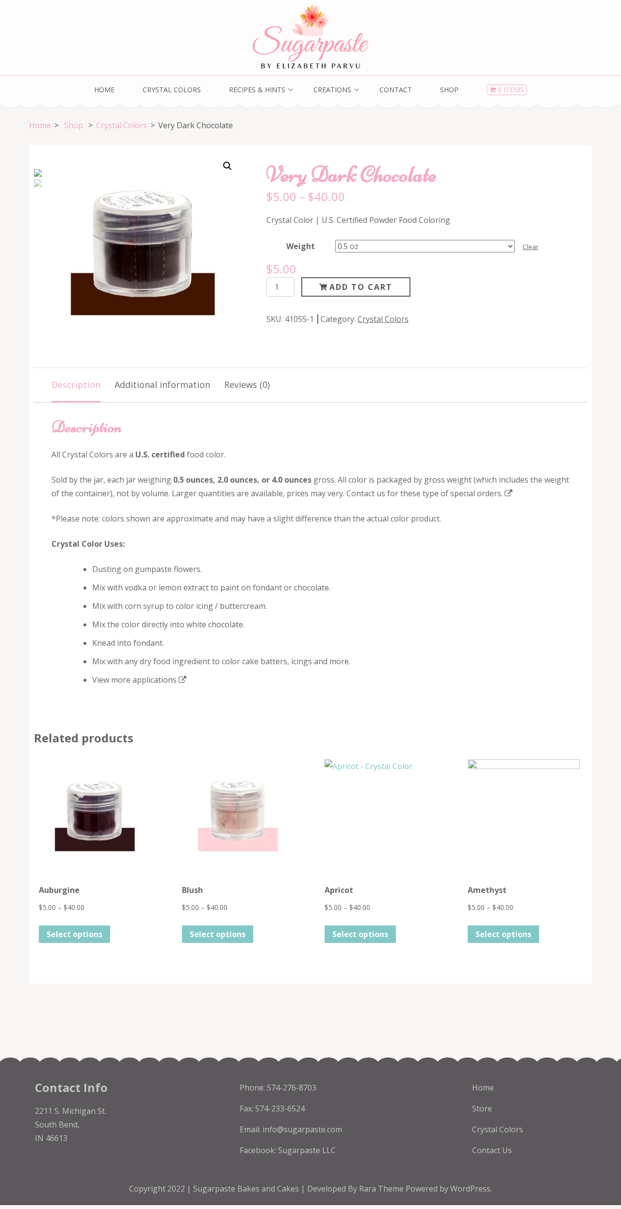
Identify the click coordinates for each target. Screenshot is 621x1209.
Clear (531, 246)
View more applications (134, 679)
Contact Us (492, 1150)
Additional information (162, 384)
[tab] (75, 385)
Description (75, 384)
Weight (300, 246)
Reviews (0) (247, 384)
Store (482, 1108)
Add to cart (360, 287)
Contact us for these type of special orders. (424, 493)
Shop (449, 89)
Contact (395, 89)
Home (104, 89)
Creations (332, 89)
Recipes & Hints (257, 89)
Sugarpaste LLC (307, 1150)
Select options (74, 934)
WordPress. (471, 1188)
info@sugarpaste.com (302, 1129)
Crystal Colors (172, 89)
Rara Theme (382, 1188)
